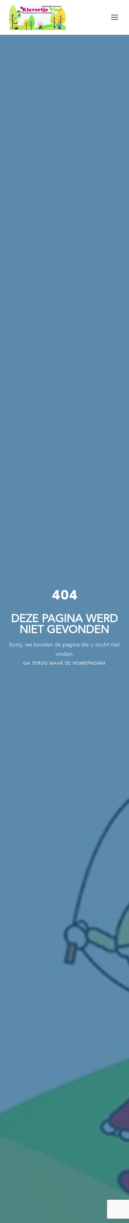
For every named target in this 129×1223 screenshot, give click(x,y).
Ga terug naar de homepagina (64, 663)
